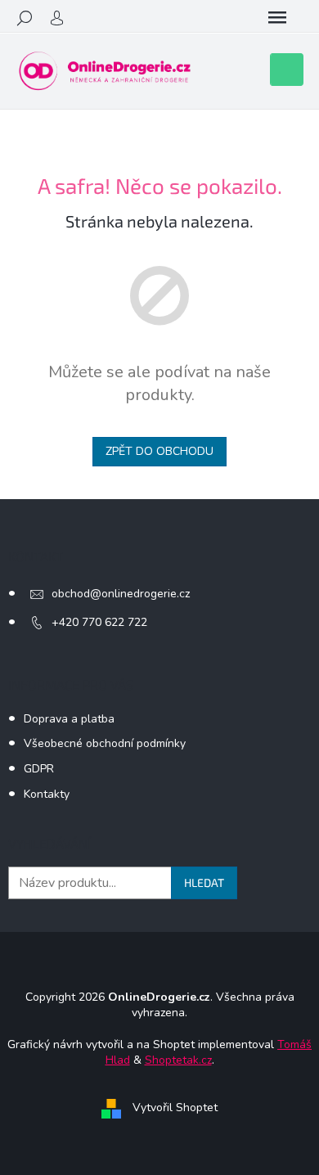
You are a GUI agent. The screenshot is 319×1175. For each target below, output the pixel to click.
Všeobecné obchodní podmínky (105, 743)
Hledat (204, 882)
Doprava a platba (69, 719)
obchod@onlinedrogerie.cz (121, 593)
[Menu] (277, 18)
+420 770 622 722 (99, 622)
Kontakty (47, 794)
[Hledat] (24, 18)
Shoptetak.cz (178, 1060)
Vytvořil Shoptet (175, 1108)
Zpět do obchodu (159, 451)
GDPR (39, 769)
